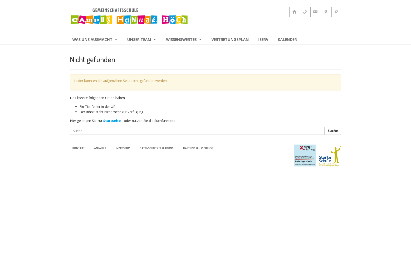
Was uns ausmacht (92, 39)
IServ (263, 39)
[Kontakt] (315, 12)
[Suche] (336, 12)
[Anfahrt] (325, 12)
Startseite (112, 120)
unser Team (139, 39)
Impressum (123, 148)
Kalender (287, 39)
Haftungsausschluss (198, 148)
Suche (333, 130)
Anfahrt (100, 148)
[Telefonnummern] (304, 12)
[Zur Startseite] (294, 12)
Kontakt (78, 148)
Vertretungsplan (230, 39)
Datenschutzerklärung (157, 148)
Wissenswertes (181, 39)
